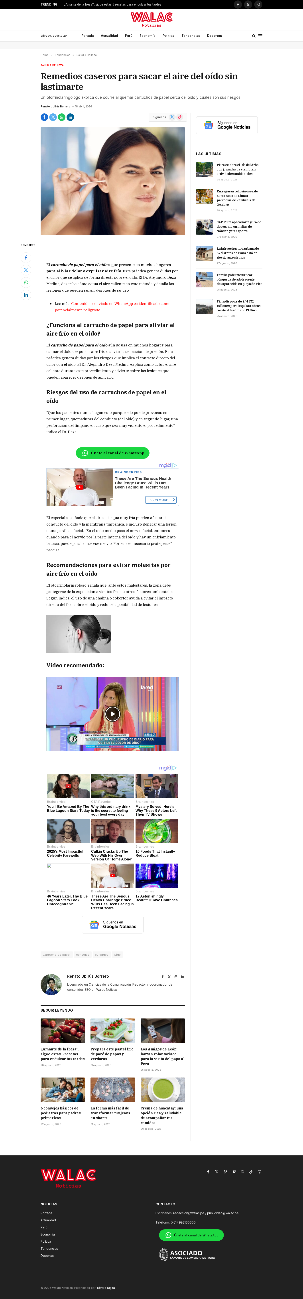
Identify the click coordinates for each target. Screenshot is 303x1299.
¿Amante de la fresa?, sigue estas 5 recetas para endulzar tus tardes (112, 4)
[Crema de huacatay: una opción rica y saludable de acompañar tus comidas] (163, 1090)
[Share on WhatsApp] (61, 117)
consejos (82, 954)
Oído (117, 954)
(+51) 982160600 (183, 1222)
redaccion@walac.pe (188, 1213)
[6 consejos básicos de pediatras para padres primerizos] (63, 1090)
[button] (112, 714)
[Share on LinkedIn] (70, 117)
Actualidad (109, 36)
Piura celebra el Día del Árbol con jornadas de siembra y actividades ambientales (238, 169)
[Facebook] (26, 257)
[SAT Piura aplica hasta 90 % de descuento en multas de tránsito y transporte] (204, 227)
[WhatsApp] (26, 282)
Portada (87, 36)
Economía (147, 36)
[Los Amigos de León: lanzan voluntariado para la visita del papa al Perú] (163, 1030)
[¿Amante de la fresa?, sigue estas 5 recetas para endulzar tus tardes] (63, 1030)
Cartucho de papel (57, 954)
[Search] (253, 36)
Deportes (214, 36)
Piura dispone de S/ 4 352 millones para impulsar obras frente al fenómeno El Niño (238, 305)
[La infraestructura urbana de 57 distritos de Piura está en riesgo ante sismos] (204, 253)
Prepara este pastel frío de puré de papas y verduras (112, 1054)
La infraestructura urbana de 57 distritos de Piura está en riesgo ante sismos (238, 253)
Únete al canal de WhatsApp (117, 453)
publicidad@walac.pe (223, 1213)
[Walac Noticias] (152, 19)
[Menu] (260, 36)
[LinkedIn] (26, 295)
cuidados (101, 954)
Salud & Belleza (52, 65)
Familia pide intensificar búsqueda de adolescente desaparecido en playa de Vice (239, 279)
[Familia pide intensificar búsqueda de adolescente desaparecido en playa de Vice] (204, 279)
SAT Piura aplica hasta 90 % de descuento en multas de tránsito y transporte (239, 226)
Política (168, 36)
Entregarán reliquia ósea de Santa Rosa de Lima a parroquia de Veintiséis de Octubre (237, 198)
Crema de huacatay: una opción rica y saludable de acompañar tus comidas (162, 1115)
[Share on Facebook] (44, 117)
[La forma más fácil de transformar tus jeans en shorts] (113, 1090)
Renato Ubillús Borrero (56, 106)
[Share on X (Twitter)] (53, 117)
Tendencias (190, 36)
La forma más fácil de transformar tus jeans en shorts (110, 1113)
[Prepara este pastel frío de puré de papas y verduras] (113, 1030)
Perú (128, 36)
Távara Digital (106, 1287)
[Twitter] (26, 270)
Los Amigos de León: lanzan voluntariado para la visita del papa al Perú (163, 1056)
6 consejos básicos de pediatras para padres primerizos (61, 1113)
